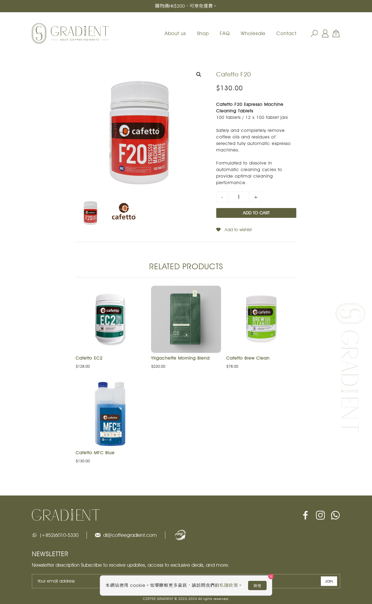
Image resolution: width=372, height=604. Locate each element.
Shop (203, 33)
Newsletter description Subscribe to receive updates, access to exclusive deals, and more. (130, 565)
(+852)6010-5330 (59, 535)
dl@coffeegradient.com (130, 535)
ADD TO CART (256, 212)
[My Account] (325, 33)
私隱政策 (228, 585)
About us (175, 33)
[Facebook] (305, 515)
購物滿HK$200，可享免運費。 (186, 6)
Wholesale (253, 33)
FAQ (225, 33)
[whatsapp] (335, 515)
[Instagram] (320, 515)
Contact (286, 33)
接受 (257, 586)
